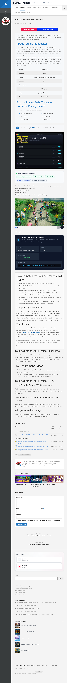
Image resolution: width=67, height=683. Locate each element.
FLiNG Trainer (21, 2)
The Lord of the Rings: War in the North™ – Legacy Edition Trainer (39, 602)
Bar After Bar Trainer (20, 594)
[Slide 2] (17, 227)
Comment (19, 497)
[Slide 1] (16, 227)
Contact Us (46, 8)
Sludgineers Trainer (20, 484)
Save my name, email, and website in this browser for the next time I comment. (39, 520)
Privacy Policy (31, 8)
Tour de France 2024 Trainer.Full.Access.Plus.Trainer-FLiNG (33, 435)
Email (42, 508)
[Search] (64, 7)
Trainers (22, 8)
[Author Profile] (6, 21)
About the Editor (20, 13)
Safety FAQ (55, 8)
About (39, 8)
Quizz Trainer (51, 484)
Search (16, 575)
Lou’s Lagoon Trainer (20, 590)
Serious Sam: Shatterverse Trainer (23, 588)
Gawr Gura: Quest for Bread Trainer (24, 587)
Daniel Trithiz (34, 128)
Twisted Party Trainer (20, 592)
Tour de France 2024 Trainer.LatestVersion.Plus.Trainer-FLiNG (33, 450)
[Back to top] (39, 672)
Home (16, 8)
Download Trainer (29, 29)
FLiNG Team (18, 602)
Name (18, 508)
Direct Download (48, 29)
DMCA (29, 13)
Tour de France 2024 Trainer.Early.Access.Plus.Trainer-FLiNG (32, 442)
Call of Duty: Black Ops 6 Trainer (28, 605)
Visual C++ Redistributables (31, 332)
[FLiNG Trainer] (5, 4)
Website (18, 514)
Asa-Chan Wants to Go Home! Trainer (37, 485)
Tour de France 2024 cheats (25, 454)
